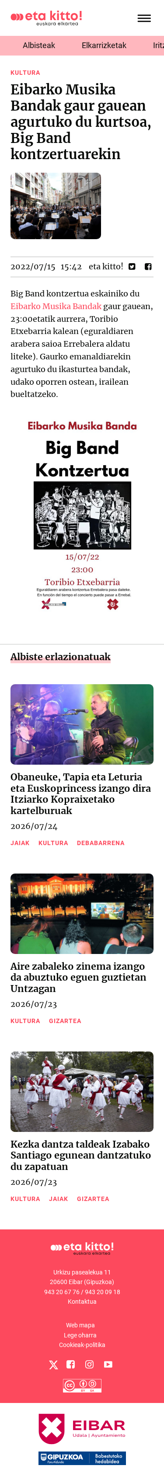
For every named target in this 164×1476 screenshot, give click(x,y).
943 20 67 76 (62, 1291)
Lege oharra (80, 1335)
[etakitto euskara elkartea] (46, 17)
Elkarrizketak (104, 45)
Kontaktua (82, 1301)
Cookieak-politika (82, 1344)
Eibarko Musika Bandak (55, 306)
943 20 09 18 (102, 1291)
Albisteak (39, 45)
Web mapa (80, 1325)
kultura (25, 72)
